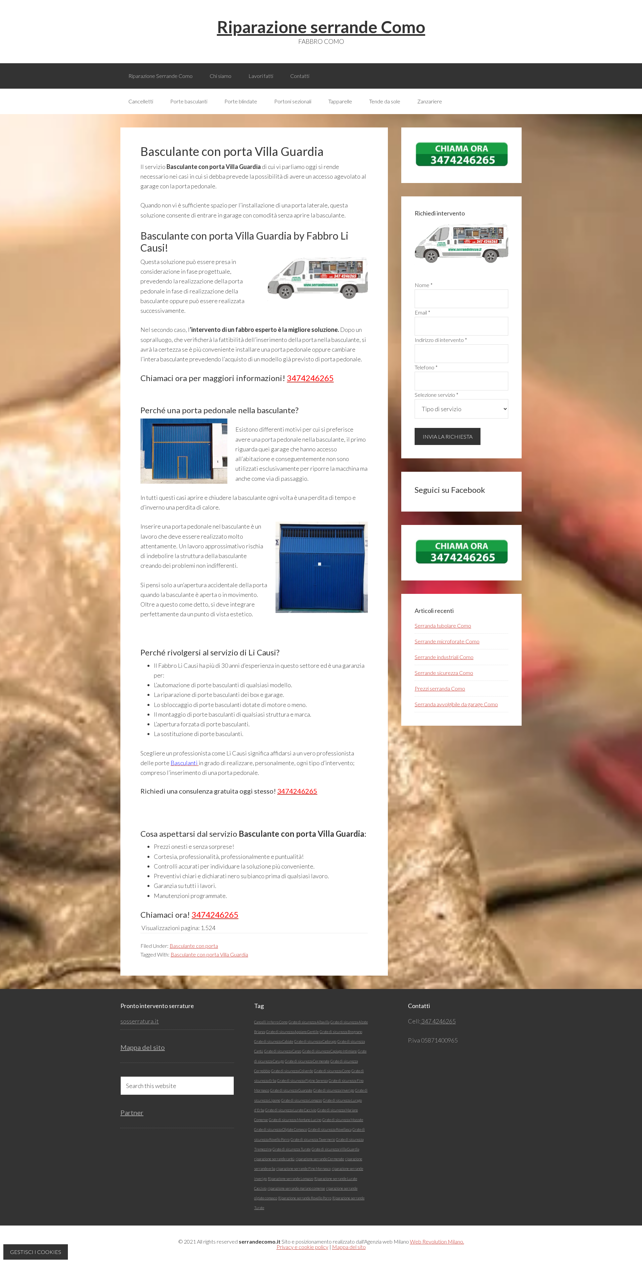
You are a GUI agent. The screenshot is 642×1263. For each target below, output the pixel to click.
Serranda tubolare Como (443, 625)
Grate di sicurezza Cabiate (273, 1041)
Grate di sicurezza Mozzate (342, 1119)
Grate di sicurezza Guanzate (291, 1090)
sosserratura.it (139, 1021)
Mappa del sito (142, 1047)
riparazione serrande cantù (274, 1159)
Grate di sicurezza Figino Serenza (302, 1080)
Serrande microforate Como (447, 641)
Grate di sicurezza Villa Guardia (335, 1149)
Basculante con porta (194, 945)
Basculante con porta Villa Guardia (209, 954)
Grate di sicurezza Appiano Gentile (292, 1031)
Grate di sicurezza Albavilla (309, 1022)
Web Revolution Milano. (437, 1241)
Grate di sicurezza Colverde (292, 1071)
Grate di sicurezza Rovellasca (329, 1129)
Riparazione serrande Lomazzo (290, 1178)
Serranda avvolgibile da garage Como (456, 704)
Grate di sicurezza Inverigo (333, 1090)
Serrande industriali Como (444, 657)
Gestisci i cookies (35, 1252)
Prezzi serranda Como (440, 688)
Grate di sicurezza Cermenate (307, 1061)
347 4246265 (438, 1021)
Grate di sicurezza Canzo (282, 1051)
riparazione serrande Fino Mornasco (303, 1168)
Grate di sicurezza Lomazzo (301, 1100)
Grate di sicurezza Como (332, 1071)
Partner (131, 1112)
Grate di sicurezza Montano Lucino (295, 1119)
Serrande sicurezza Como (444, 672)
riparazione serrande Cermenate (320, 1159)
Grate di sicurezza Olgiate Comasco (280, 1129)
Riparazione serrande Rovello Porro (304, 1198)
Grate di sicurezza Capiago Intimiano (329, 1051)
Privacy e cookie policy (302, 1247)
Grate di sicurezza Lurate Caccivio (290, 1110)
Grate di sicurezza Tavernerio (313, 1139)
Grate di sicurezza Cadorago (315, 1041)
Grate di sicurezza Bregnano (341, 1031)
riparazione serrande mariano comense (296, 1188)
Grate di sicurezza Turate (292, 1149)
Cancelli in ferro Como (271, 1022)
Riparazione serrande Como (321, 27)
